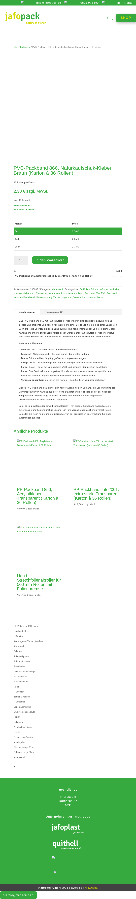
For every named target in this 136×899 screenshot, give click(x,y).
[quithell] (68, 845)
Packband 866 (92, 293)
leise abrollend (75, 293)
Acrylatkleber (113, 289)
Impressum (68, 796)
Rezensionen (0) (54, 312)
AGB (68, 805)
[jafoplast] (68, 829)
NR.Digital (91, 887)
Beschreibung (27, 312)
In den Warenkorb (50, 260)
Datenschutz (68, 801)
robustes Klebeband (24, 297)
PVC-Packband (109, 293)
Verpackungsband (62, 297)
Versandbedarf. (97, 297)
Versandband (80, 297)
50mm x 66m (98, 289)
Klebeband (25, 47)
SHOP (126, 17)
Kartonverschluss (58, 293)
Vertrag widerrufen (18, 895)
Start (16, 47)
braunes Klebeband (24, 293)
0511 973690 (89, 2)
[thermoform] (68, 858)
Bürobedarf (41, 293)
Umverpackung (44, 297)
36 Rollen (85, 289)
